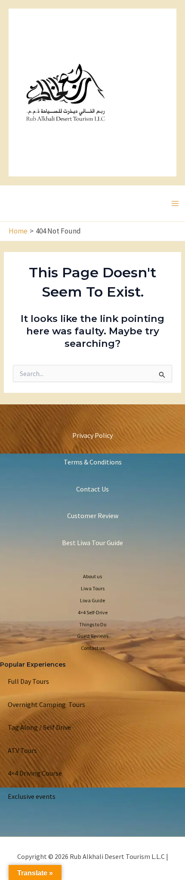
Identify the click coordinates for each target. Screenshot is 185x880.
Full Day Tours (28, 681)
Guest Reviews (92, 636)
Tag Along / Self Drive (39, 727)
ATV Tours (22, 750)
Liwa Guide (92, 600)
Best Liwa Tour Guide (92, 542)
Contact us (93, 648)
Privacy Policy (92, 435)
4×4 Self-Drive (93, 612)
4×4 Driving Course (35, 773)
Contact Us (92, 489)
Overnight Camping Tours (46, 704)
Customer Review (92, 515)
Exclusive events (32, 796)
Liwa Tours (93, 588)
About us (92, 576)
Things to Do (92, 624)
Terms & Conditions (93, 462)
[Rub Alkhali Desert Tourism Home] (65, 92)
